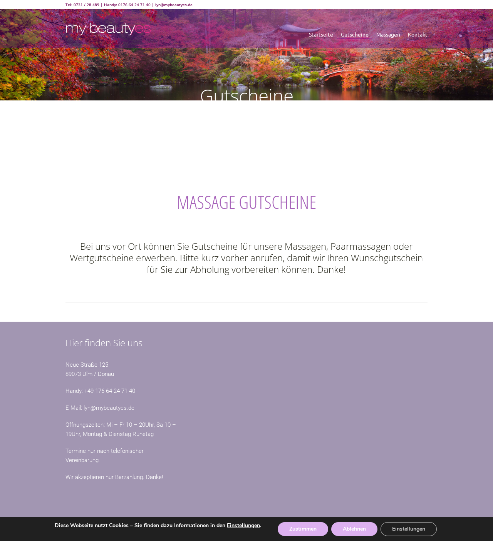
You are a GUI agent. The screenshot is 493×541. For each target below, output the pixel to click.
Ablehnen (354, 529)
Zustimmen (303, 529)
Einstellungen (243, 525)
